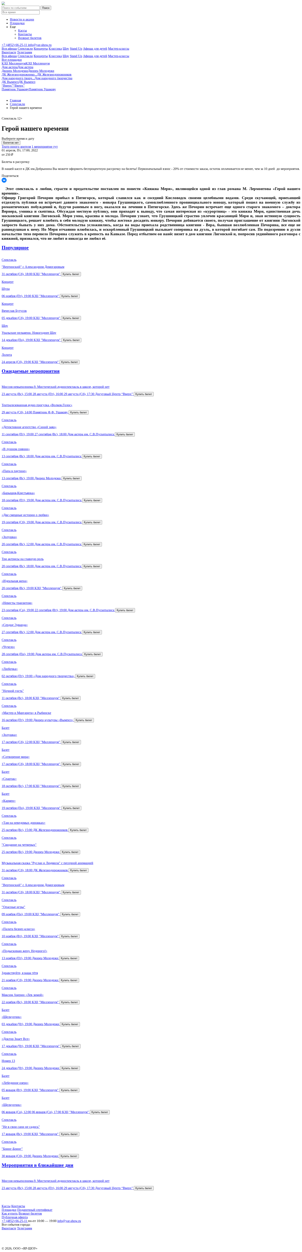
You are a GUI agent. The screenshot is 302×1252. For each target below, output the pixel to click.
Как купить (10, 1213)
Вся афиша (9, 48)
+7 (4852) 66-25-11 (15, 45)
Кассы (22, 30)
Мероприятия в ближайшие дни (37, 1165)
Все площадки (12, 59)
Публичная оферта (15, 1217)
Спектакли (25, 48)
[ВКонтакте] (4, 180)
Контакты (25, 34)
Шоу (66, 48)
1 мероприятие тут (45, 146)
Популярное (15, 247)
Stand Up (76, 48)
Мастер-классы (118, 48)
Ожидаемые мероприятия (31, 371)
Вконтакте (9, 52)
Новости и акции (22, 19)
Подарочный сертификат (34, 1210)
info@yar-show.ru (40, 45)
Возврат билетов (29, 38)
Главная (15, 100)
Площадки (17, 23)
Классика (55, 48)
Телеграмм (24, 52)
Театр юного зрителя (16, 146)
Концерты (41, 48)
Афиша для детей (95, 48)
